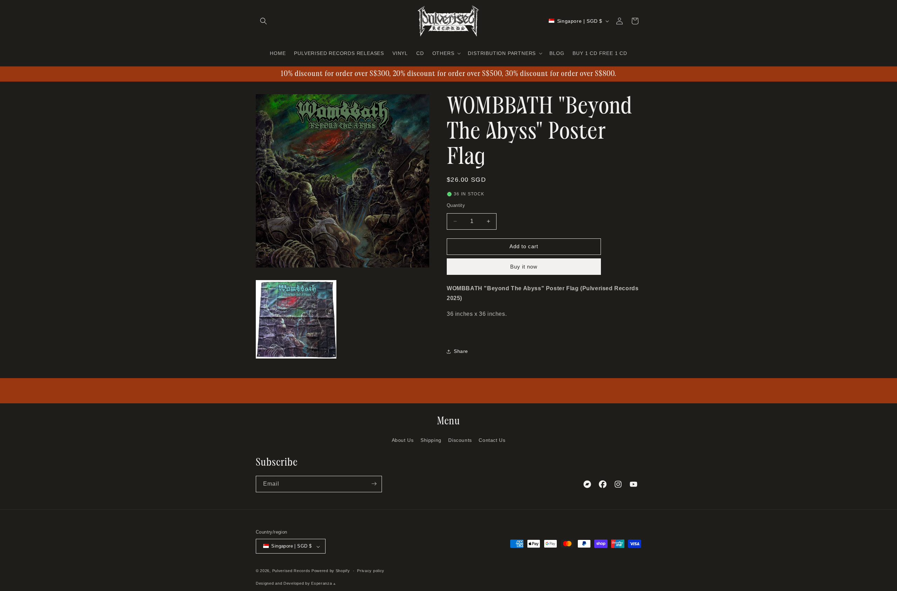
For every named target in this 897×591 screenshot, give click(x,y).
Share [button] (461, 351)
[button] (263, 21)
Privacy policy (370, 571)
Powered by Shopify (330, 571)
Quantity (456, 205)
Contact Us (492, 440)
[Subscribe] (374, 483)
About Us (403, 440)
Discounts (460, 440)
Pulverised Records (291, 571)
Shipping (430, 440)
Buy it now (523, 267)
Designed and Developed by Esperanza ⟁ (296, 583)
